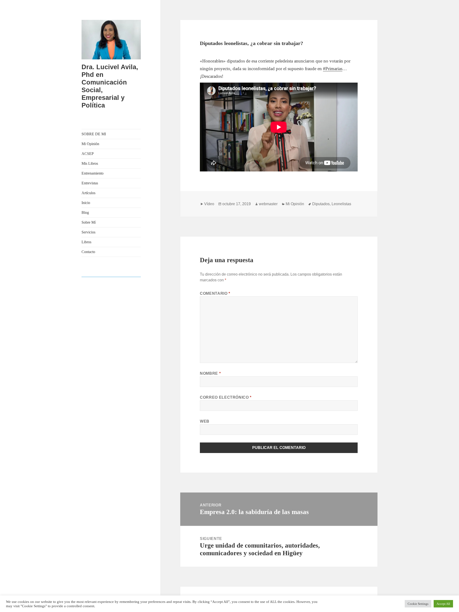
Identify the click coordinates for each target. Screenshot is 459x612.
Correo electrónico (225, 397)
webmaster (268, 204)
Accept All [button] (443, 604)
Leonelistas (341, 204)
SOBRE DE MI (94, 134)
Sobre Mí (89, 222)
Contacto (88, 252)
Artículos (88, 193)
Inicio (86, 203)
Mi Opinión (90, 144)
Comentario (215, 293)
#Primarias (332, 68)
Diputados (321, 204)
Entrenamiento (93, 173)
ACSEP (88, 154)
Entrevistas (90, 183)
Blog (85, 212)
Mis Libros (90, 163)
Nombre (210, 373)
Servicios (88, 232)
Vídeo (209, 204)
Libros (86, 242)
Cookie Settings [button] (418, 604)
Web (204, 421)
